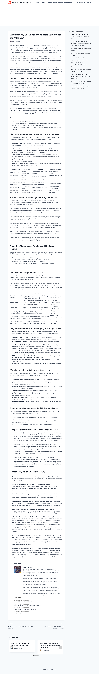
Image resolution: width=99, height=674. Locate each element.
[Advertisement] (49, 15)
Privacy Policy (68, 2)
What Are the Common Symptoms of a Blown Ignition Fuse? (28, 605)
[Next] (60, 647)
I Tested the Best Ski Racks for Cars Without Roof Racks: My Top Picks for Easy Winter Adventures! (81, 43)
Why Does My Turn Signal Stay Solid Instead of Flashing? (20, 626)
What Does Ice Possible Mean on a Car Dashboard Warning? (54, 626)
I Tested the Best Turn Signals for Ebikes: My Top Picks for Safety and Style (80, 36)
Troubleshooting (52, 2)
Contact (88, 2)
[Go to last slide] (12, 647)
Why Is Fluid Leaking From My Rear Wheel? (24, 601)
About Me (43, 2)
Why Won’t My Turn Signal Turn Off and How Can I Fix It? (27, 609)
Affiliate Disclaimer (79, 2)
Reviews (60, 2)
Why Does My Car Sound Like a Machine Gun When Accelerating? (29, 612)
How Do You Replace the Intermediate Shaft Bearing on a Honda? (79, 65)
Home (37, 2)
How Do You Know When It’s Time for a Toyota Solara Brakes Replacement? (50, 645)
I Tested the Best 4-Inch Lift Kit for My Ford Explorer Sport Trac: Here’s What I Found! (80, 76)
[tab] (33, 655)
